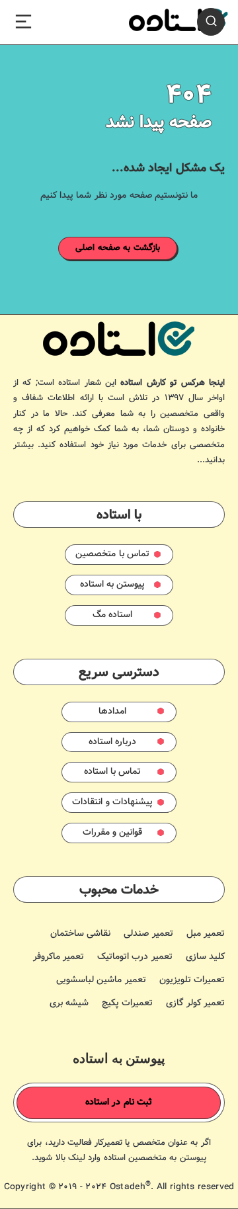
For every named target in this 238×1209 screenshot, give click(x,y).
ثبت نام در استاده (119, 1102)
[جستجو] (211, 22)
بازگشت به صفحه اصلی (117, 248)
